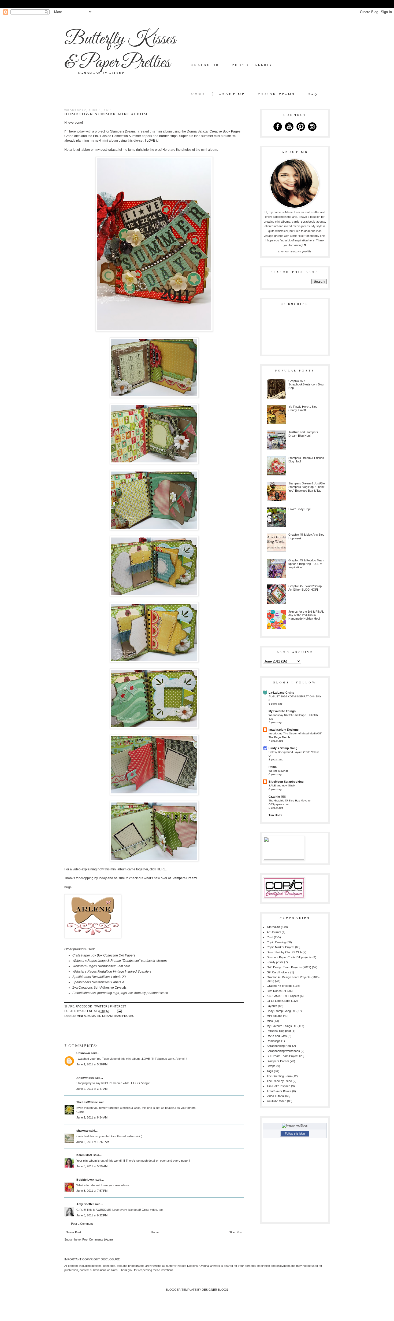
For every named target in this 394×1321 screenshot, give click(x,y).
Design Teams (276, 94)
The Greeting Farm (279, 1076)
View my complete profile (294, 251)
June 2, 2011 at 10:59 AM (92, 1141)
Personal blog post (279, 1030)
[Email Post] (118, 1011)
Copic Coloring (276, 942)
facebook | (85, 1006)
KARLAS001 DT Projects (283, 996)
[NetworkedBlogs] (295, 1125)
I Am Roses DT (277, 990)
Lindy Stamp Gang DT (281, 1011)
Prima (273, 766)
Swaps (271, 1066)
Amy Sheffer (85, 1204)
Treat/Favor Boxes (279, 1091)
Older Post (236, 1232)
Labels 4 (117, 982)
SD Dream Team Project (116, 1015)
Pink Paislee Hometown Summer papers (122, 136)
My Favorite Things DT (282, 1026)
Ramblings (273, 1041)
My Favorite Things (282, 711)
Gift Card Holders (278, 972)
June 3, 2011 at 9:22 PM (91, 1215)
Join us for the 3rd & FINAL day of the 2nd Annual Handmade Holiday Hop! (306, 615)
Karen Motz (84, 1155)
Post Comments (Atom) (97, 1239)
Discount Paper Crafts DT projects (289, 957)
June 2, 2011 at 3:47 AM (91, 1088)
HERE (161, 869)
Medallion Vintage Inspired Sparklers (124, 971)
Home (198, 94)
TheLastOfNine (87, 1102)
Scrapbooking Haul (279, 1045)
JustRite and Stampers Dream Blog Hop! (303, 433)
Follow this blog (295, 1133)
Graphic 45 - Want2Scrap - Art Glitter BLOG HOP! (306, 587)
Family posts (275, 962)
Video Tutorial (275, 1096)
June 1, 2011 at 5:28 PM (91, 1064)
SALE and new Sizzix (282, 785)
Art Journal (274, 932)
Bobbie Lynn (85, 1179)
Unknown (83, 1053)
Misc (270, 1020)
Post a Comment (82, 1223)
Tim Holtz (275, 815)
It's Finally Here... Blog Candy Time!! (302, 408)
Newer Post (73, 1232)
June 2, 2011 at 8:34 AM (91, 1117)
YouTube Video (276, 1101)
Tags (270, 1071)
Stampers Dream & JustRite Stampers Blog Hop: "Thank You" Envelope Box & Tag (306, 487)
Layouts (272, 1005)
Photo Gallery (252, 65)
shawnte (82, 1130)
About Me (232, 94)
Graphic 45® (277, 796)
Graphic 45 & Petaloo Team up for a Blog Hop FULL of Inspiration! (306, 564)
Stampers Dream (122, 131)
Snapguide (205, 65)
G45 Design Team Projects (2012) (289, 967)
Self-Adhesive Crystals (110, 987)
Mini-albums (86, 1015)
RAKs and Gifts (277, 1035)
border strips (167, 136)
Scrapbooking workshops (283, 1051)
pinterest (118, 1006)
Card (270, 937)
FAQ (313, 94)
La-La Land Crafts (281, 692)
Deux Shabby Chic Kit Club (284, 952)
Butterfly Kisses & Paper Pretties (120, 51)
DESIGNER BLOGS (215, 1289)
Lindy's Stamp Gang (283, 748)
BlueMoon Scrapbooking (286, 781)
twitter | (102, 1006)
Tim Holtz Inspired (278, 1086)
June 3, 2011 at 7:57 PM (91, 1190)
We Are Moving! (278, 770)
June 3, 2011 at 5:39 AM (91, 1166)
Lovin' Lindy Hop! (299, 509)
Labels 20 (118, 977)
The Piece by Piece (279, 1081)
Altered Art (273, 927)
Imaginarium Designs (284, 729)
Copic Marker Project (280, 947)
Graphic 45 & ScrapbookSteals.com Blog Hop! (306, 384)
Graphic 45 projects (279, 985)
